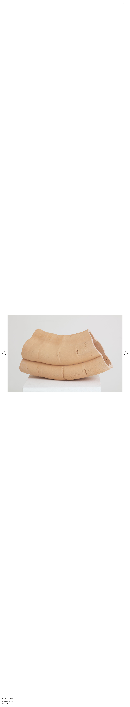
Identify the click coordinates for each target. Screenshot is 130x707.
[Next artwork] (126, 353)
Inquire (5, 704)
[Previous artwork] (4, 353)
